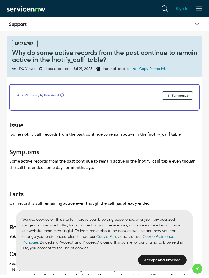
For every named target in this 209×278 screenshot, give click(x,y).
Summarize (180, 95)
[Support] (18, 24)
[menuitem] (164, 8)
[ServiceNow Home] (26, 9)
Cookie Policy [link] (107, 236)
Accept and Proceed (162, 260)
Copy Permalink (152, 69)
